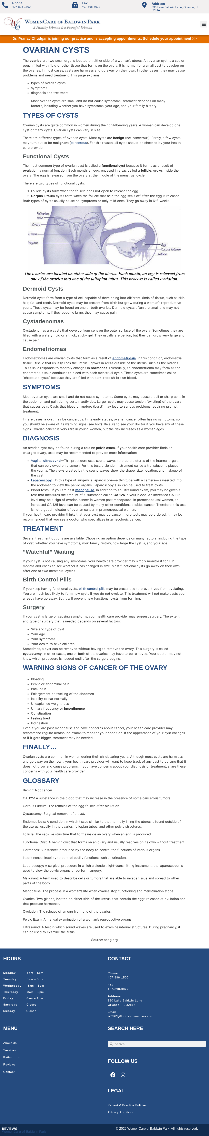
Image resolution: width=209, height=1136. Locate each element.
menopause (84, 490)
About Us (10, 1042)
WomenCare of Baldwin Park (24, 1131)
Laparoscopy (41, 480)
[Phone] (5, 5)
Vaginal (46, 461)
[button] (203, 24)
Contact (9, 1071)
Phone (17, 3)
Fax (85, 3)
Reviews (9, 1064)
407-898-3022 (91, 6)
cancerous (79, 143)
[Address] (144, 5)
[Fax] (75, 5)
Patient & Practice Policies (127, 1105)
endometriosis (124, 358)
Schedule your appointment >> (170, 38)
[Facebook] (113, 1075)
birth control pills (92, 589)
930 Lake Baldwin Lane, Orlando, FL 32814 (175, 9)
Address (158, 4)
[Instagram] (123, 1075)
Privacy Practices (120, 1112)
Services (9, 1050)
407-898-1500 (21, 6)
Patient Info (11, 1057)
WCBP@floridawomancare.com (130, 1016)
